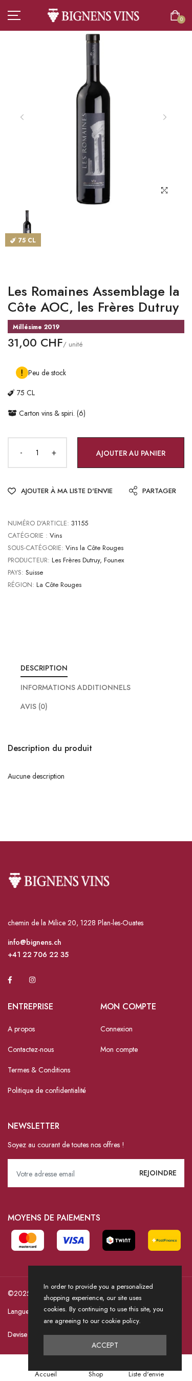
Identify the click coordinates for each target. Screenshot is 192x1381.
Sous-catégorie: (35, 548)
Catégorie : (28, 535)
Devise (17, 1334)
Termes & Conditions (39, 1070)
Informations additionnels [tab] (75, 687)
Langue (18, 1311)
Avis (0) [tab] (34, 706)
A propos (21, 1029)
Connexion (116, 1029)
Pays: (16, 572)
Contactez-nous (31, 1049)
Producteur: (29, 560)
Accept (105, 1345)
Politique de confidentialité (47, 1090)
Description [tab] (44, 668)
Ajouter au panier (130, 453)
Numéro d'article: (38, 523)
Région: (21, 585)
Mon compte (119, 1049)
